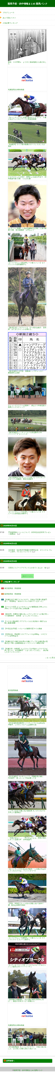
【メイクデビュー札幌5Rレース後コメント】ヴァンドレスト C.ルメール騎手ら (26, 938)
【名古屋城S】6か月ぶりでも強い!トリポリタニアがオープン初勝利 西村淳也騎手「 (27, 478)
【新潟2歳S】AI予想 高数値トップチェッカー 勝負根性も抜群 (26, 372)
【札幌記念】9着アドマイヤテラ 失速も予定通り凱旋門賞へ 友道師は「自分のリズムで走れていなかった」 (25, 600)
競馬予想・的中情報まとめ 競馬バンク (27, 3)
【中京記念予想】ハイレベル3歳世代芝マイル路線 (23, 629)
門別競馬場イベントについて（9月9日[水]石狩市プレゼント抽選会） (29, 533)
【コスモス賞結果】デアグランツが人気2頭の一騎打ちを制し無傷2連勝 (25, 622)
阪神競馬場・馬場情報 (12, 594)
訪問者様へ (10, 1061)
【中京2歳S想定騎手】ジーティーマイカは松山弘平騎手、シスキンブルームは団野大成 (26, 724)
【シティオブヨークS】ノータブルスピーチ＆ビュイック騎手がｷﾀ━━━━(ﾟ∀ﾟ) (27, 966)
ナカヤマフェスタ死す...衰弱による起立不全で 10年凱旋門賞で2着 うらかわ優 (27, 177)
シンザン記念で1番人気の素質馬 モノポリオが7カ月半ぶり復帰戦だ (26, 811)
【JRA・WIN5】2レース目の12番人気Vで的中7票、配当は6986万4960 (25, 904)
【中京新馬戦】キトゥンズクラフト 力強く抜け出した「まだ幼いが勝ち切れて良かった (27, 1047)
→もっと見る (50, 658)
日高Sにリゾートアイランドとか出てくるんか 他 (27, 568)
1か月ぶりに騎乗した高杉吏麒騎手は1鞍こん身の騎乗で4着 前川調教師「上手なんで (27, 229)
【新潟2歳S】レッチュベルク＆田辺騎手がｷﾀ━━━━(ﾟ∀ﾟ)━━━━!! (25, 433)
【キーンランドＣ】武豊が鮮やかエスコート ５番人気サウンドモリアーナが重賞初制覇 (27, 118)
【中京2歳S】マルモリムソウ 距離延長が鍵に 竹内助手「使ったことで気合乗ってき (26, 777)
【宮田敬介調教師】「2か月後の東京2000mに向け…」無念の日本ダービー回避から (26, 1000)
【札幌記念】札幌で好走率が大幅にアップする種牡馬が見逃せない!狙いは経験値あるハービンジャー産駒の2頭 (26, 642)
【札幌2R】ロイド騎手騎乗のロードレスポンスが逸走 (26, 145)
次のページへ (27, 576)
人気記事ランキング (10, 23)
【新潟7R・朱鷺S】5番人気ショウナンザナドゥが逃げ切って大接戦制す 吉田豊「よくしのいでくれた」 (26, 615)
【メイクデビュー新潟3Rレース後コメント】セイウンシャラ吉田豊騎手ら (26, 263)
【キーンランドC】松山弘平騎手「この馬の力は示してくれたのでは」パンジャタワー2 (27, 870)
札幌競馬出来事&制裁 (16, 89)
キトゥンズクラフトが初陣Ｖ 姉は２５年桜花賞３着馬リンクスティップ (27, 406)
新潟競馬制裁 (13, 690)
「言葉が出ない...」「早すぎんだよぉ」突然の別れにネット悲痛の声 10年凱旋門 (27, 838)
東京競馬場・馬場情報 (12, 588)
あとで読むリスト (9, 18)
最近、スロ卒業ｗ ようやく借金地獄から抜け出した (27, 63)
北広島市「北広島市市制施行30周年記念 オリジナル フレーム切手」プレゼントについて (30, 551)
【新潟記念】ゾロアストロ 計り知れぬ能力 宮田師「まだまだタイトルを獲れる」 (27, 328)
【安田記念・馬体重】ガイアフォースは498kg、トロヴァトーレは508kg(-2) (25, 635)
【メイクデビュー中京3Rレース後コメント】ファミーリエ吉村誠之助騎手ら (26, 512)
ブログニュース (8, 12)
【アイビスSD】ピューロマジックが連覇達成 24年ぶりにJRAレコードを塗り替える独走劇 (25, 607)
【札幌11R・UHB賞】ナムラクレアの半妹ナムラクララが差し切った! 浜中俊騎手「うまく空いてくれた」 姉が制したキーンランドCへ (26, 650)
